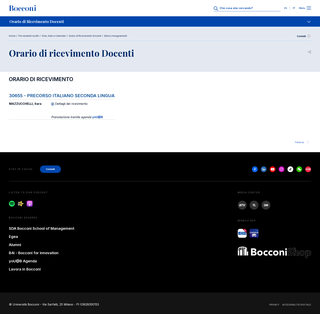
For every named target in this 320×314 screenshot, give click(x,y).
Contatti (301, 36)
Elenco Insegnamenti (115, 35)
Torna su (299, 142)
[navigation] (160, 21)
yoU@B (97, 117)
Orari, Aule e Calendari (54, 35)
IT (294, 8)
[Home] (22, 8)
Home (12, 35)
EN (285, 8)
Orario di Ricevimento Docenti (85, 35)
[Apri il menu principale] (309, 8)
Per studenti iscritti (29, 35)
